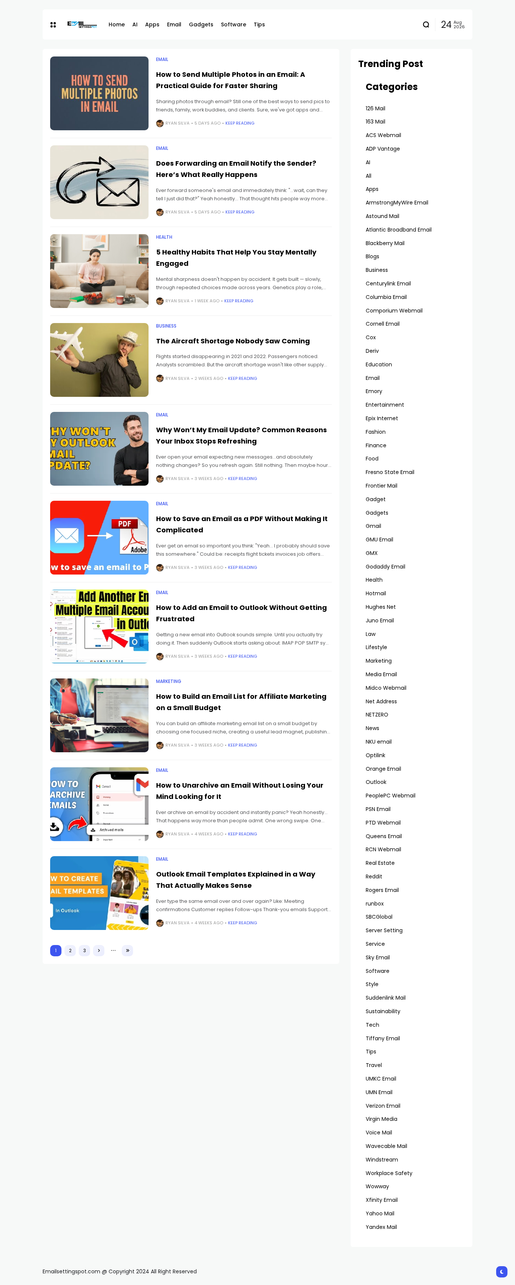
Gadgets (377, 513)
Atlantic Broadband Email (399, 229)
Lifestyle (376, 647)
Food (372, 458)
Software (377, 971)
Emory (374, 391)
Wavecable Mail (386, 1146)
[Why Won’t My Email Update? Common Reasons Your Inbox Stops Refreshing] (99, 449)
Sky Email (378, 957)
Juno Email (380, 620)
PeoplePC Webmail (390, 795)
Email (162, 59)
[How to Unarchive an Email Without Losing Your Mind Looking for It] (99, 804)
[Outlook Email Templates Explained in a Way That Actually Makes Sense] (99, 893)
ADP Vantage (383, 148)
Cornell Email (383, 324)
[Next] (98, 950)
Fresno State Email (390, 472)
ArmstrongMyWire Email (397, 202)
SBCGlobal (379, 917)
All (368, 176)
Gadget (376, 499)
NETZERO (377, 714)
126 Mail (375, 108)
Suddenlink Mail (386, 997)
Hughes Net (381, 607)
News (372, 728)
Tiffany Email (383, 1038)
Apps (372, 189)
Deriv (372, 351)
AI (368, 162)
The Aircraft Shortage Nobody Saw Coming (233, 341)
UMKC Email (381, 1078)
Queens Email (384, 836)
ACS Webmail (383, 135)
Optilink (375, 755)
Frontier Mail (381, 485)
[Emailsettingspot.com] (82, 24)
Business (166, 326)
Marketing (168, 681)
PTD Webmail (383, 822)
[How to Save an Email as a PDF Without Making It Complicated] (99, 538)
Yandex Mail (381, 1227)
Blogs (372, 256)
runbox (375, 903)
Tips (371, 1051)
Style (372, 984)
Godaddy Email (385, 566)
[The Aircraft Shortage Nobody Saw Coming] (99, 360)
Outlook (376, 782)
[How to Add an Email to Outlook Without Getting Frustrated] (99, 626)
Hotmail (376, 593)
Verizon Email (383, 1106)
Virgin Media (381, 1119)
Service (375, 944)
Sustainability (383, 1011)
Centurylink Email (388, 283)
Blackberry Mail (385, 243)
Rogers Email (382, 890)
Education (379, 364)
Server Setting (384, 930)
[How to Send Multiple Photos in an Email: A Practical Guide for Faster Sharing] (99, 93)
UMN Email (379, 1092)
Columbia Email (386, 297)
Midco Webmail (386, 688)
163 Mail (375, 121)
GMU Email (379, 539)
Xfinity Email (382, 1200)
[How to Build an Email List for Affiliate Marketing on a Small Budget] (99, 715)
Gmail (373, 526)
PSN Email (378, 809)
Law (371, 634)
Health (164, 237)
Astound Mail (382, 216)
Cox (371, 337)
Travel (374, 1065)
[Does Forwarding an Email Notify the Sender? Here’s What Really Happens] (99, 182)
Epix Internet (382, 418)
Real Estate (380, 863)
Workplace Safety (389, 1173)
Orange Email (383, 769)
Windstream (382, 1159)
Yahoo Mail (380, 1213)
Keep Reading (239, 123)
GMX (372, 553)
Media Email (381, 674)
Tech (372, 1025)
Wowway (377, 1186)
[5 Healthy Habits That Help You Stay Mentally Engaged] (99, 271)
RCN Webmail (383, 849)
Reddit (374, 876)
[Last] (127, 950)
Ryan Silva (178, 123)
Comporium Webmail (394, 310)
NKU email (379, 741)
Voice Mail (379, 1132)
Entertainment (385, 405)
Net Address (381, 701)
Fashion (376, 432)
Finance (376, 445)
